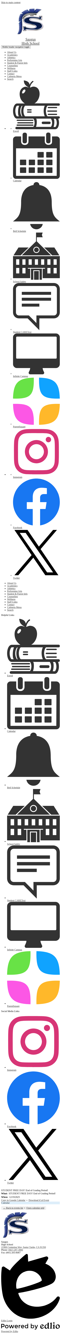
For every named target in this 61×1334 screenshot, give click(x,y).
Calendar (5, 1203)
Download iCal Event (39, 1200)
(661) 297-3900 (15, 1250)
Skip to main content (10, 2)
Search (10, 79)
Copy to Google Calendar (13, 1200)
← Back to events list (13, 1208)
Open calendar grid (35, 1208)
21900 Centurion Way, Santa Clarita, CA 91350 (23, 1247)
